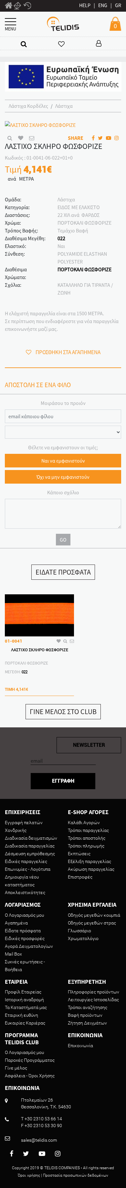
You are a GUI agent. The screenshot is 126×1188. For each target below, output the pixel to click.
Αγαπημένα (16, 922)
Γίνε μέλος (16, 1067)
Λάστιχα (64, 106)
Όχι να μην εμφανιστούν (63, 477)
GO (63, 539)
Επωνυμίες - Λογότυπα (27, 869)
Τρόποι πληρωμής (86, 845)
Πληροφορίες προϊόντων (93, 991)
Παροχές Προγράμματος (30, 1060)
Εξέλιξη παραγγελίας (89, 861)
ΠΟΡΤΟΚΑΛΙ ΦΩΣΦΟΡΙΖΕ (84, 269)
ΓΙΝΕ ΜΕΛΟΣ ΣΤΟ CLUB (63, 711)
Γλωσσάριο (79, 930)
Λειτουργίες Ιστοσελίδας (93, 999)
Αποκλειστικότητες (25, 892)
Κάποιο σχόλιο (63, 492)
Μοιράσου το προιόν (63, 403)
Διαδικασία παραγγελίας (30, 845)
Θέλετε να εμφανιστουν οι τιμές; (63, 447)
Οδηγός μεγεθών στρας (92, 922)
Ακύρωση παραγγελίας (91, 869)
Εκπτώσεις (79, 853)
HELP (84, 5)
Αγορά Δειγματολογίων (29, 946)
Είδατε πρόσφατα (23, 930)
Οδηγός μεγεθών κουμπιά (94, 915)
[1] (9, 6)
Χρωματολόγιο (83, 938)
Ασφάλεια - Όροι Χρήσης (30, 1075)
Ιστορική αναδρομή (24, 999)
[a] (24, 44)
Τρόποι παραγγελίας (88, 830)
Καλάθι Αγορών (84, 822)
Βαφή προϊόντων (85, 1015)
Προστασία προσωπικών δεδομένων (75, 1175)
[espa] (63, 76)
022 (61, 238)
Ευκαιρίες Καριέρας (25, 1022)
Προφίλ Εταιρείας (23, 991)
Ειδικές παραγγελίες (26, 861)
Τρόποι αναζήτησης (87, 1007)
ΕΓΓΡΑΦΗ (63, 781)
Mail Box (13, 954)
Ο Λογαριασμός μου (24, 915)
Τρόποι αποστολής (86, 838)
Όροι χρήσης (29, 1175)
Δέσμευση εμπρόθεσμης (30, 853)
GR (118, 5)
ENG (102, 5)
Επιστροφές (80, 877)
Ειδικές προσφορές (25, 938)
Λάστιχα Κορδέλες (28, 106)
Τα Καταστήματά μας (26, 1007)
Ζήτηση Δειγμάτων (87, 1022)
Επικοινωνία (80, 1045)
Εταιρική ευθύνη (21, 1015)
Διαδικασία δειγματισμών (31, 838)
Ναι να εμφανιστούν (63, 460)
